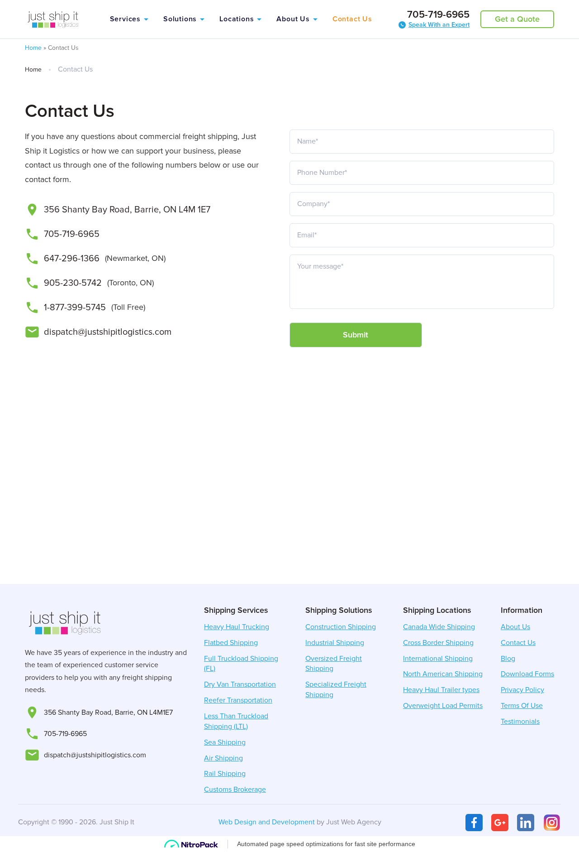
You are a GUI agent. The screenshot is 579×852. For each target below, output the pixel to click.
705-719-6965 (438, 15)
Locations (236, 19)
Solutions (180, 19)
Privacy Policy (522, 689)
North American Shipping (443, 674)
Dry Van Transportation (240, 684)
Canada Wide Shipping (439, 626)
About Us (292, 19)
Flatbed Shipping (231, 642)
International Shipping (438, 658)
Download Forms (527, 674)
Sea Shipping (225, 742)
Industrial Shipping (334, 642)
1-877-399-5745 (75, 307)
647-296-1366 (72, 258)
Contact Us (352, 19)
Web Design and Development (266, 822)
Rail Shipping (225, 773)
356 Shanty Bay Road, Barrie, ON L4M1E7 (108, 712)
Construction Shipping (340, 626)
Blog (508, 658)
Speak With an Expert (439, 25)
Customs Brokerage (235, 789)
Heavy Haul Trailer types (441, 689)
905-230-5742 (73, 283)
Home (33, 48)
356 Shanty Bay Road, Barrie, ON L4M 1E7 (127, 209)
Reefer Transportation (238, 700)
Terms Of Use (522, 705)
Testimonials (520, 721)
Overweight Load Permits (443, 705)
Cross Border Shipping (438, 642)
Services (125, 19)
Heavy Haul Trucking (236, 626)
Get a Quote (517, 19)
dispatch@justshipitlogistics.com (107, 332)
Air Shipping (223, 758)
